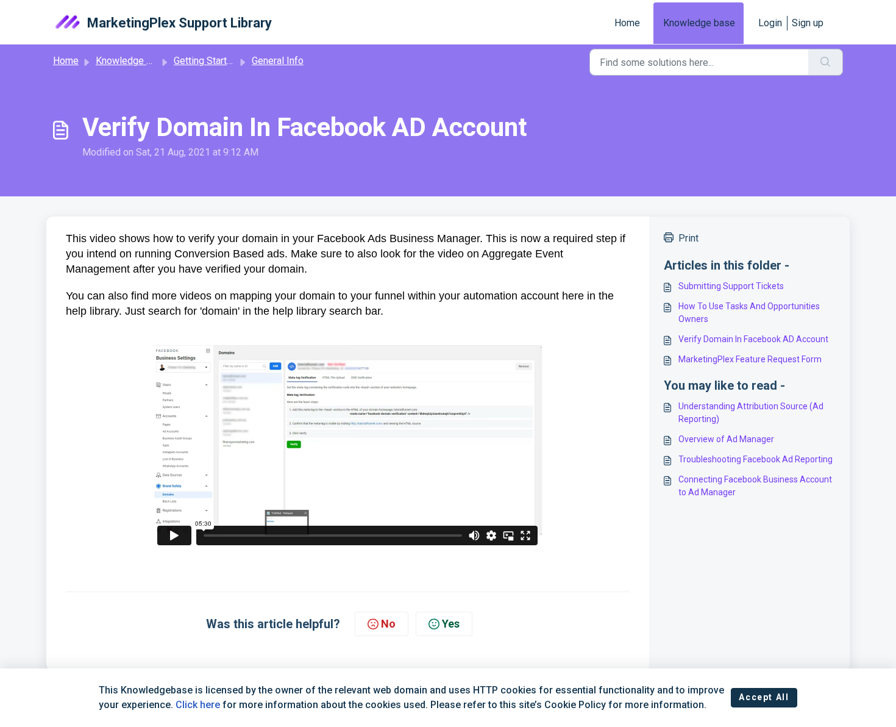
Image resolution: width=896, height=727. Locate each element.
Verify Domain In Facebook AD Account (753, 339)
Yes (451, 623)
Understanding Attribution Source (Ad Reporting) (750, 412)
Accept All (764, 697)
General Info (278, 60)
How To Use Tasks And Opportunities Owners (749, 312)
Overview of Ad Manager (726, 439)
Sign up (807, 23)
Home (627, 23)
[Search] (825, 62)
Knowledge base (699, 23)
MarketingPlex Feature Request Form (750, 359)
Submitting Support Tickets (731, 286)
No (388, 623)
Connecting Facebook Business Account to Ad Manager (755, 486)
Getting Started (206, 60)
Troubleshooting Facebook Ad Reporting (755, 459)
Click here (198, 705)
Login (770, 23)
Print (688, 238)
